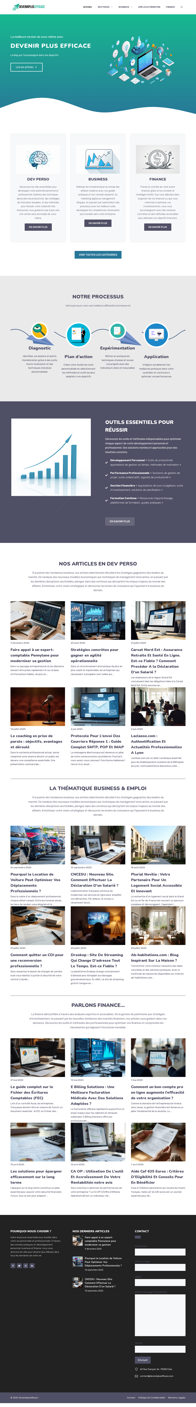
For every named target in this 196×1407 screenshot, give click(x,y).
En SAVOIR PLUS (38, 227)
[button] (182, 7)
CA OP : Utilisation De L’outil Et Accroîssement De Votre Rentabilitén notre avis (97, 1177)
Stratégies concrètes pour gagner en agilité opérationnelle (95, 655)
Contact (131, 1397)
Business (124, 7)
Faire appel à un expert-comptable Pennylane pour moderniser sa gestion (34, 655)
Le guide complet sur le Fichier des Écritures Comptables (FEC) (31, 1092)
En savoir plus (120, 521)
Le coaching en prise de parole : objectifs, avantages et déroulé (36, 741)
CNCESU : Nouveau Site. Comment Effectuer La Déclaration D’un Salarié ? (94, 880)
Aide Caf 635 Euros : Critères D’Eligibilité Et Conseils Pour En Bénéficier (157, 1177)
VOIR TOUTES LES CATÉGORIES (98, 254)
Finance (170, 7)
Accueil (87, 7)
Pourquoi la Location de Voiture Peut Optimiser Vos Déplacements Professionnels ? (103, 1262)
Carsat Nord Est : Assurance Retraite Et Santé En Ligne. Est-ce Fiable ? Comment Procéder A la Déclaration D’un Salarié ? (156, 661)
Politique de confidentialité (151, 1397)
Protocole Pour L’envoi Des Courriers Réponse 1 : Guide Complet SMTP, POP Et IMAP (97, 741)
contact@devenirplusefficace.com (156, 1376)
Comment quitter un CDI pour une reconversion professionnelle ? (37, 960)
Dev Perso (103, 7)
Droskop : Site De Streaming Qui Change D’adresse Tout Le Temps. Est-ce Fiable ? (97, 960)
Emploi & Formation (149, 7)
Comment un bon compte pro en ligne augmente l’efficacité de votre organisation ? (157, 1092)
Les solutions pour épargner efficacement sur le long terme (36, 1177)
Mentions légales (177, 1397)
